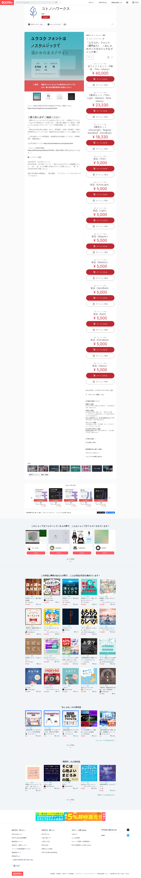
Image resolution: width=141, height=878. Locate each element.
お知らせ (74, 834)
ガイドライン (78, 873)
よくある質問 (76, 838)
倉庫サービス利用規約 (68, 873)
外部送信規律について (102, 873)
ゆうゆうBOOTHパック (105, 417)
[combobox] (36, 2)
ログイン (91, 2)
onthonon (81, 548)
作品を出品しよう (116, 2)
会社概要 (52, 873)
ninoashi (58, 548)
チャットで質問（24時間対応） (81, 841)
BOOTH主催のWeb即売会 (49, 852)
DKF (43, 14)
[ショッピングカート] (127, 2)
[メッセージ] (65, 24)
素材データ (89, 35)
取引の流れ (90, 439)
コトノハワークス (71, 485)
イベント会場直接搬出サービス (21, 849)
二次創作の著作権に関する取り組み (22, 860)
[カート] (103, 38)
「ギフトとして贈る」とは (95, 394)
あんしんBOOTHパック (92, 417)
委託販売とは (16, 856)
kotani (103, 548)
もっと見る (70, 559)
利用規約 (58, 873)
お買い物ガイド (46, 838)
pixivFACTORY (89, 430)
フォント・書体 (100, 35)
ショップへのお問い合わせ (94, 456)
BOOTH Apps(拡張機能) (19, 838)
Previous (26, 61)
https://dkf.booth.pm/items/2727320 (41, 150)
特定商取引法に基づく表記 (94, 449)
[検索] (56, 2)
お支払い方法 (91, 442)
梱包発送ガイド (16, 852)
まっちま (35, 548)
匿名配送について (17, 841)
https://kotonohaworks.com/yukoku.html (42, 108)
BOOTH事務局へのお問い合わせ (81, 845)
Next (82, 61)
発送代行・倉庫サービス (19, 845)
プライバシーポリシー (92, 453)
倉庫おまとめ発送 (47, 849)
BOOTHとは (102, 2)
